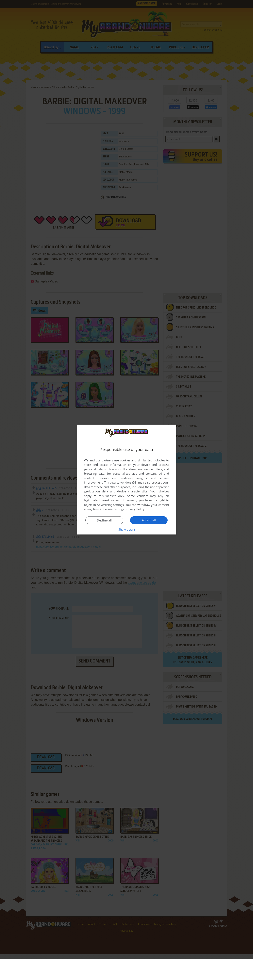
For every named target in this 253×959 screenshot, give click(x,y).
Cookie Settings (113, 509)
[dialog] (126, 479)
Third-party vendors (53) (120, 482)
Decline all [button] (104, 520)
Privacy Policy (135, 509)
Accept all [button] (149, 520)
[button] (127, 529)
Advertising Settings (110, 505)
